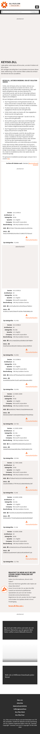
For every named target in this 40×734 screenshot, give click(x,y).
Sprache (35, 165)
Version (25, 163)
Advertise (20, 703)
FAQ (8, 159)
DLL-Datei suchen (35, 12)
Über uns (20, 700)
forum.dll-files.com (15, 606)
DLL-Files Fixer (19, 715)
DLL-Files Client (20, 712)
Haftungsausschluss (20, 709)
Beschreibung (33, 163)
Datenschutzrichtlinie (20, 706)
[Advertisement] (20, 40)
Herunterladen (31, 240)
